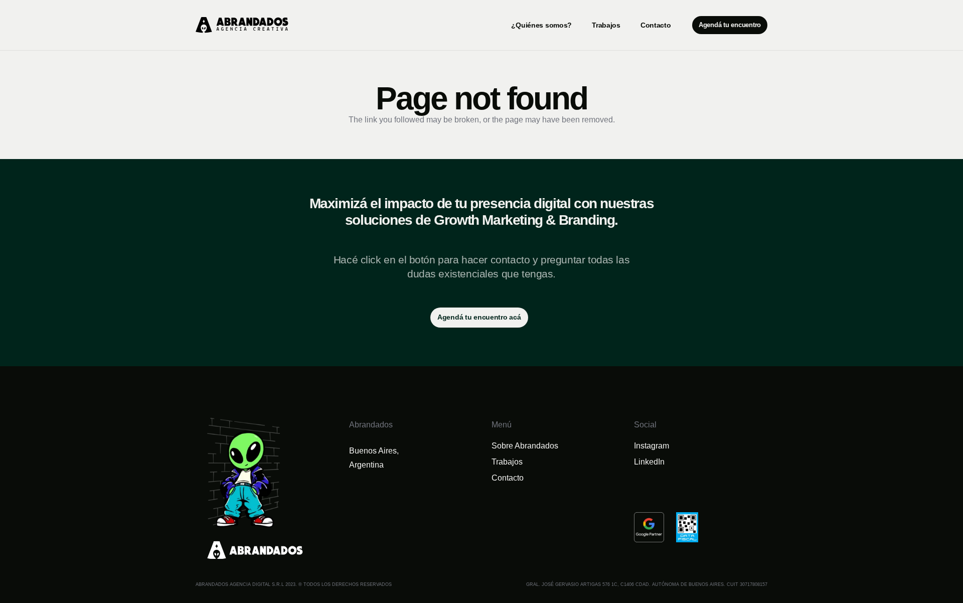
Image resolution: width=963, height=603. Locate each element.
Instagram (651, 445)
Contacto (508, 478)
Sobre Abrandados (525, 445)
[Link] (242, 25)
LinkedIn (649, 462)
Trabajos (507, 462)
